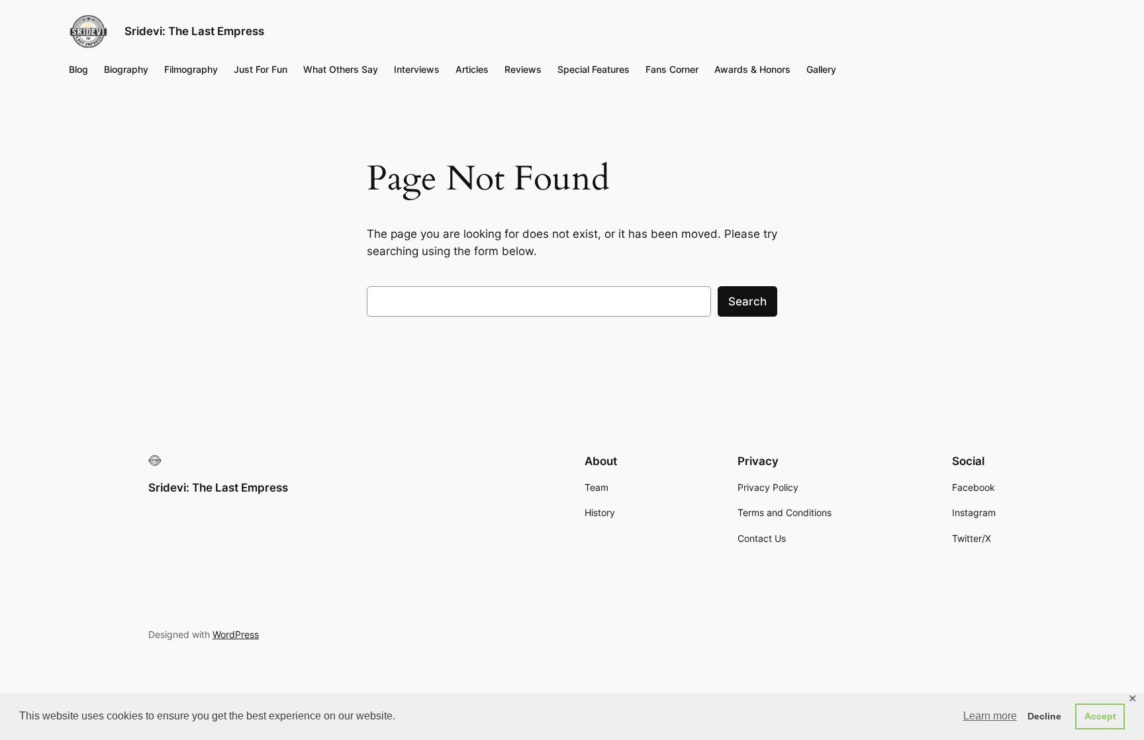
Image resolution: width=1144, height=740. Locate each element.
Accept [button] (1100, 716)
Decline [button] (1044, 716)
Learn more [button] (990, 715)
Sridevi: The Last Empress (194, 31)
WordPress (236, 634)
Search (747, 301)
